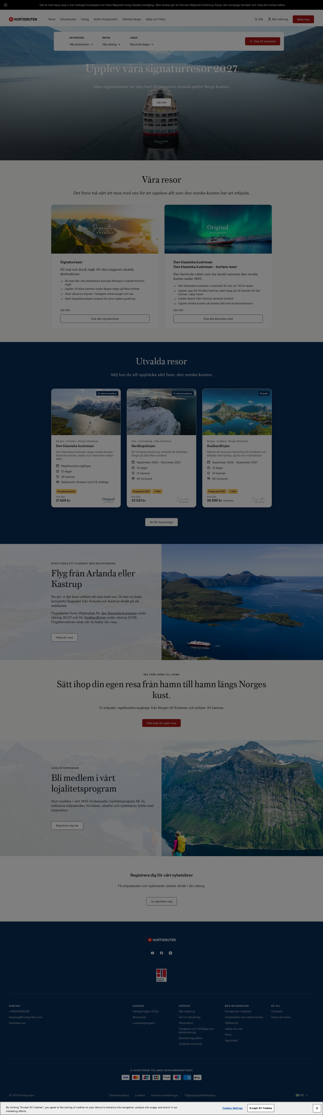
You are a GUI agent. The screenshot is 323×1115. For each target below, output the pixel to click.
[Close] (317, 1108)
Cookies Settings (232, 1108)
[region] (161, 1108)
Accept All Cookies (260, 1108)
